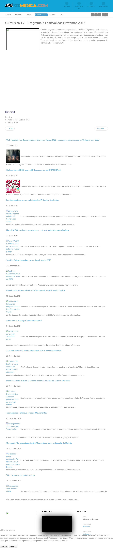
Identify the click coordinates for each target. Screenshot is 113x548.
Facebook (86, 526)
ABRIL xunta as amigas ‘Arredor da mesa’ (24, 321)
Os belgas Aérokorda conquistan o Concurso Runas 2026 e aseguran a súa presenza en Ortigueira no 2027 (52, 140)
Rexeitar (13, 546)
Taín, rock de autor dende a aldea (20, 475)
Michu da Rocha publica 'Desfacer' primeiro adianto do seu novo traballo (38, 381)
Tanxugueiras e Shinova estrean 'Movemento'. (26, 413)
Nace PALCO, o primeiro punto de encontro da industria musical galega (37, 230)
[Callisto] (26, 5)
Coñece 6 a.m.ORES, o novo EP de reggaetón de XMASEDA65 (33, 170)
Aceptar (4, 546)
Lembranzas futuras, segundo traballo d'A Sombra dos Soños (32, 200)
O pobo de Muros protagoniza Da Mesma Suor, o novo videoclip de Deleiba (39, 443)
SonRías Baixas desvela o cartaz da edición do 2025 (28, 260)
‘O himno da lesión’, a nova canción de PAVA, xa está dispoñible (33, 351)
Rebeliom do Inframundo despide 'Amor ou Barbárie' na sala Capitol (35, 290)
